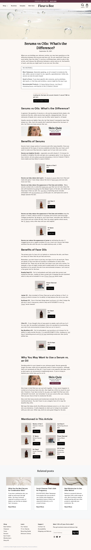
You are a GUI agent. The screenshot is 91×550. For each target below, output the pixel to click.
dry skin (47, 392)
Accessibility (42, 529)
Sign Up (75, 533)
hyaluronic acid (46, 187)
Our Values (24, 526)
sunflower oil (54, 300)
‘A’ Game (27, 221)
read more (12, 507)
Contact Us (41, 526)
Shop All (6, 540)
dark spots (55, 180)
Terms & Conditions (32, 547)
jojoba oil (24, 297)
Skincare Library (26, 533)
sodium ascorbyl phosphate (43, 157)
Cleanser (6, 529)
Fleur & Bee (9, 547)
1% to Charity (25, 529)
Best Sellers (7, 526)
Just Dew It (44, 191)
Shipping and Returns (44, 531)
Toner (5, 531)
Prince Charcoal (49, 276)
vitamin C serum (51, 178)
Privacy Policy (24, 547)
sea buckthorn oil (37, 192)
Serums (6, 533)
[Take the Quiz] (45, 136)
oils (49, 57)
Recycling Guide (26, 531)
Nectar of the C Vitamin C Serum (47, 86)
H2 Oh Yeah (42, 334)
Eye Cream (7, 536)
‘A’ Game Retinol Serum (46, 84)
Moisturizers (7, 538)
